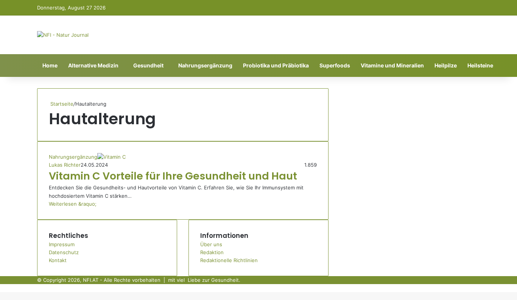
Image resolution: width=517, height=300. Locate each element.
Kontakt (58, 260)
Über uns (211, 244)
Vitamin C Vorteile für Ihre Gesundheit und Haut (173, 176)
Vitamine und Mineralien (392, 65)
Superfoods (334, 65)
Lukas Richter (65, 165)
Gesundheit (148, 65)
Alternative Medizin (93, 65)
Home (50, 65)
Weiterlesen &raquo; (73, 204)
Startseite (61, 104)
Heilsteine (480, 65)
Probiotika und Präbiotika (276, 65)
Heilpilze (445, 65)
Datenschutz (64, 252)
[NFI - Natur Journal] (63, 35)
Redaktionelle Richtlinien (229, 260)
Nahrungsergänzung (205, 65)
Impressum (62, 244)
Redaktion (212, 252)
